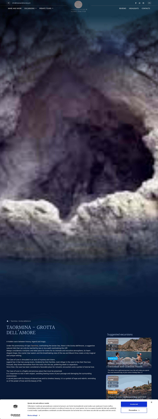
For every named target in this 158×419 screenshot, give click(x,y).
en (149, 3)
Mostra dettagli (32, 415)
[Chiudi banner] (151, 402)
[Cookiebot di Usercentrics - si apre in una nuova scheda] (15, 415)
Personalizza (133, 410)
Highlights (134, 8)
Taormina (34, 346)
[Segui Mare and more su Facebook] (135, 3)
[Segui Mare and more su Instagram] (143, 3)
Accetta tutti (134, 404)
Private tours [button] (45, 8)
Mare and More (15, 8)
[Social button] (8, 3)
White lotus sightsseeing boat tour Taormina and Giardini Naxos (128, 365)
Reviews (122, 8)
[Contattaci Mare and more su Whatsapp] (139, 3)
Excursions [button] (30, 8)
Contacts (146, 8)
